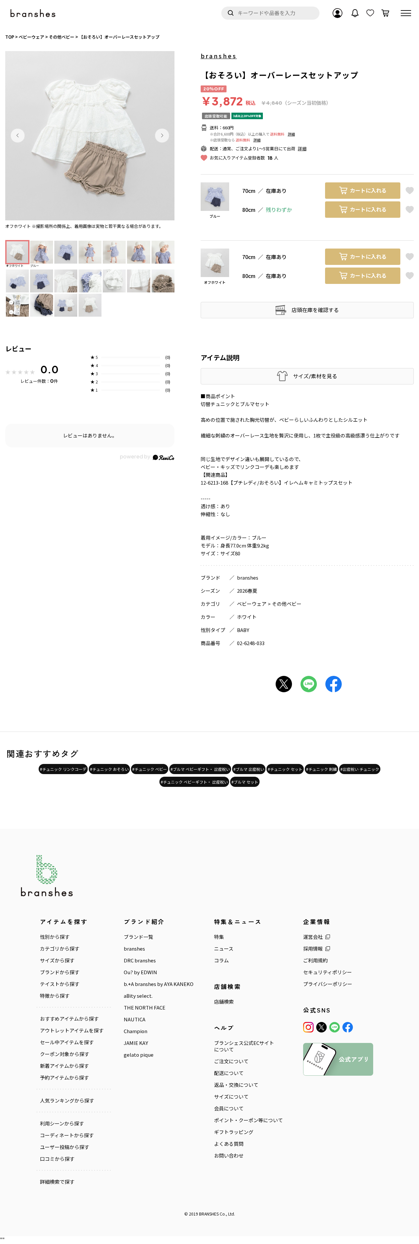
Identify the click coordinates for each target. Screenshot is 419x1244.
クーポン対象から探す (64, 1054)
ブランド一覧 (138, 937)
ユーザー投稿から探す (64, 1147)
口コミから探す (57, 1159)
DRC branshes (140, 960)
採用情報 (313, 948)
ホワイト (247, 616)
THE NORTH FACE (144, 1007)
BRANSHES (209, 1213)
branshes (219, 55)
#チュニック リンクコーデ (63, 769)
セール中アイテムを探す (67, 1042)
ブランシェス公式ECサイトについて (244, 1046)
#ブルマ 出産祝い (248, 769)
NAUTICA (134, 1019)
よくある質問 (229, 1144)
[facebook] (347, 1027)
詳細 (291, 134)
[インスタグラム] (308, 1027)
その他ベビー (286, 603)
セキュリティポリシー (327, 972)
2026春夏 (247, 590)
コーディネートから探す (67, 1135)
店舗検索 (224, 1001)
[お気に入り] (370, 13)
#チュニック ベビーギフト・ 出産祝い (194, 782)
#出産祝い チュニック (359, 769)
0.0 (49, 369)
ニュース (223, 948)
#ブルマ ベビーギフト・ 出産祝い (200, 769)
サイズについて (231, 1096)
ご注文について (231, 1061)
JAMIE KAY (136, 1043)
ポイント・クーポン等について (248, 1120)
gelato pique (139, 1054)
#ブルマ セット (244, 782)
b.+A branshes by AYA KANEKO (158, 984)
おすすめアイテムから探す (69, 1018)
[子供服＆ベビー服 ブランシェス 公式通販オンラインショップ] (33, 13)
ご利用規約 (315, 960)
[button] (17, 135)
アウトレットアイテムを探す (71, 1030)
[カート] (385, 13)
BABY (243, 629)
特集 (219, 937)
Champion (135, 1031)
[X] (321, 1027)
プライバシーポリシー (327, 984)
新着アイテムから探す (64, 1066)
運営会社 (313, 937)
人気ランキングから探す (67, 1100)
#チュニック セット (285, 769)
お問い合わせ (229, 1155)
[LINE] (334, 1027)
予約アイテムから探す (64, 1077)
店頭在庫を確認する (315, 310)
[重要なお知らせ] (355, 13)
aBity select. (138, 996)
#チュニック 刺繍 (321, 769)
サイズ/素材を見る (315, 376)
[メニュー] (405, 13)
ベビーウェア (251, 603)
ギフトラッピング (233, 1132)
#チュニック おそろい (109, 769)
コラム (221, 960)
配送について (229, 1073)
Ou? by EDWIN (140, 972)
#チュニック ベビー (149, 769)
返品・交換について (236, 1085)
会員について (229, 1108)
